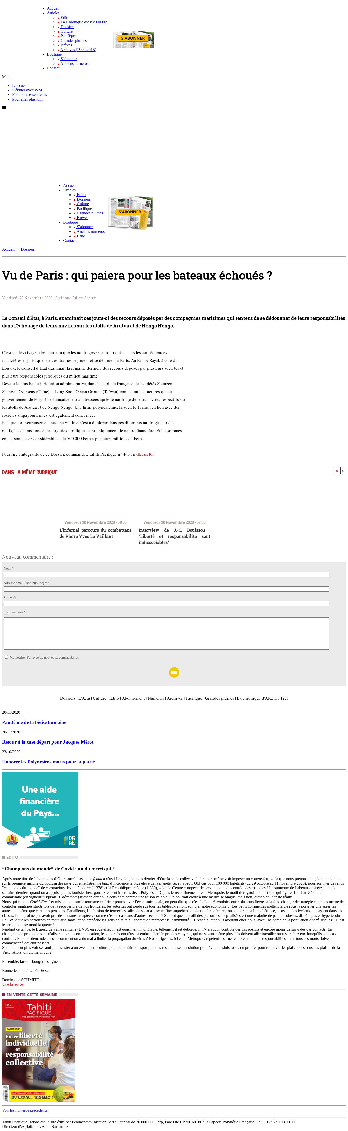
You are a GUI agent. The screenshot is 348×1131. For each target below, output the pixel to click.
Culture (66, 31)
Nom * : (10, 568)
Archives (175, 698)
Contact (53, 68)
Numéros (156, 698)
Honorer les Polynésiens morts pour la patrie (48, 761)
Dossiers (67, 27)
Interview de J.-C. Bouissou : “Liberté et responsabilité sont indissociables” (174, 533)
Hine (80, 236)
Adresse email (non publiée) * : (26, 583)
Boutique (54, 54)
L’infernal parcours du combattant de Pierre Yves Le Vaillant (95, 533)
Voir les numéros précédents (24, 1110)
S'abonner (68, 59)
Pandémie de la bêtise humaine (34, 722)
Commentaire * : (16, 612)
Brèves (66, 45)
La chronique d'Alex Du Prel (262, 698)
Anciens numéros (74, 63)
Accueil (53, 8)
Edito (64, 17)
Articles (53, 13)
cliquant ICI (145, 454)
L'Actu (84, 698)
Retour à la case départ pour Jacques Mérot (47, 742)
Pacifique (68, 36)
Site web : (11, 598)
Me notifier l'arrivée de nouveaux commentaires (44, 657)
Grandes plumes (73, 40)
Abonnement (133, 698)
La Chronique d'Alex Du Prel (84, 22)
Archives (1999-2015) (78, 49)
